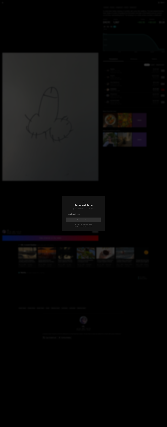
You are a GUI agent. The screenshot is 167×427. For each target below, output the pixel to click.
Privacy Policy (89, 226)
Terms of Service (78, 226)
